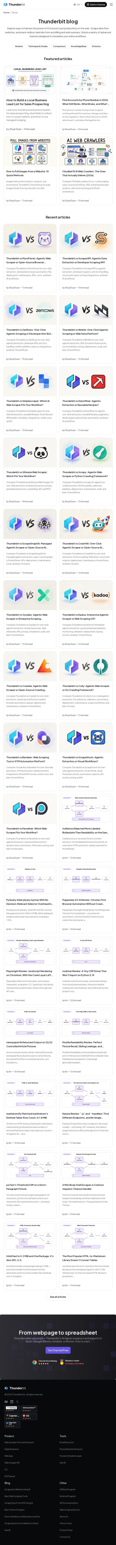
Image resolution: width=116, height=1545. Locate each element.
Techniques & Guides (38, 46)
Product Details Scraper (71, 1456)
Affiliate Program (68, 1489)
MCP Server (10, 1476)
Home (6, 12)
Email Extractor (67, 1442)
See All (63, 1462)
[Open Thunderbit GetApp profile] (12, 1409)
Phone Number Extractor (71, 1449)
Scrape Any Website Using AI (17, 1489)
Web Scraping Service (70, 1509)
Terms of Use (66, 1523)
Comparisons (59, 46)
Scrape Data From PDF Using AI (19, 1503)
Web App (9, 1456)
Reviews (19, 46)
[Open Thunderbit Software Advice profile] (29, 1409)
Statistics (96, 46)
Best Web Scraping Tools (16, 1496)
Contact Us (65, 1537)
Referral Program (68, 1496)
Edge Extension (12, 1449)
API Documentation (69, 1503)
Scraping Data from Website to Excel (21, 1523)
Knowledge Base (78, 46)
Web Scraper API (12, 1462)
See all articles (58, 1296)
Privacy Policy (66, 1530)
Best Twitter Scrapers (14, 1509)
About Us (64, 1516)
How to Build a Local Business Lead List (22, 1516)
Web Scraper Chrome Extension (19, 1442)
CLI (6, 1469)
